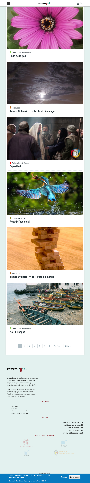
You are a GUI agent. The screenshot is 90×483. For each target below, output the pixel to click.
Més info (43, 481)
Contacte (15, 408)
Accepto (64, 477)
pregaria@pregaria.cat (73, 433)
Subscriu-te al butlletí (20, 413)
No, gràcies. (74, 477)
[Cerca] (81, 3)
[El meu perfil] (78, 3)
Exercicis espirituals (20, 411)
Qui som (15, 406)
